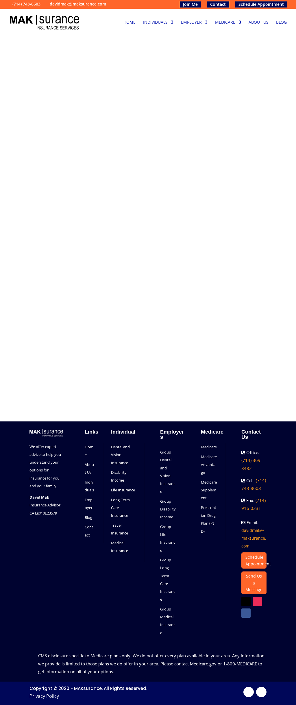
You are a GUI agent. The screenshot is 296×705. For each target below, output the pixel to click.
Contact (218, 4)
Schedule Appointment (261, 4)
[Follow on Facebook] (203, 282)
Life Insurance (123, 490)
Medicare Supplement (209, 490)
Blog (281, 22)
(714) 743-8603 (26, 4)
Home (129, 22)
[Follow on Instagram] (230, 282)
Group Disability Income (168, 509)
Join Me (190, 4)
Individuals (155, 22)
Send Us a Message (253, 583)
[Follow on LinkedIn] (243, 282)
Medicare (225, 22)
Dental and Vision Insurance (120, 454)
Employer (191, 22)
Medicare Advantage (209, 464)
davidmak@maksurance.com (253, 538)
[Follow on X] (217, 282)
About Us (259, 22)
